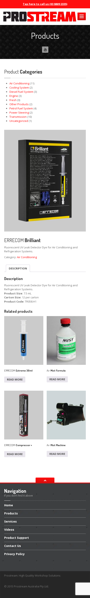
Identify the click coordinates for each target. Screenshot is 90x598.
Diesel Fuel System (21, 92)
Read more (15, 379)
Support (16, 538)
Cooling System (19, 87)
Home (8, 505)
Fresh (13, 100)
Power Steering (19, 112)
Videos (9, 530)
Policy (14, 554)
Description (18, 268)
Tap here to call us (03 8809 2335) (45, 4)
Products (11, 513)
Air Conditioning (19, 83)
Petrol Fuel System (21, 108)
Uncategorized (18, 121)
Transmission (18, 117)
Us (12, 546)
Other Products (19, 104)
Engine (13, 96)
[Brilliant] (45, 180)
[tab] (18, 268)
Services (10, 521)
